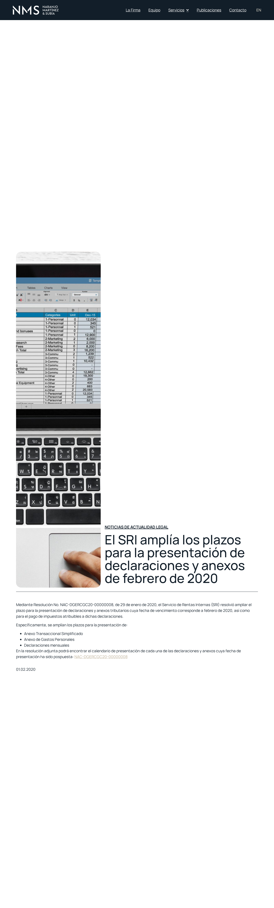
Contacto (237, 10)
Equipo (154, 10)
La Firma (133, 10)
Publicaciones (209, 10)
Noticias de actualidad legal (136, 527)
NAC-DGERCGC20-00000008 (101, 656)
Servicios (176, 10)
